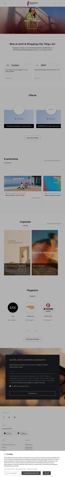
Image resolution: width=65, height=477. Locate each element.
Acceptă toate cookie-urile (31, 473)
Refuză (47, 473)
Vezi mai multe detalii (11, 473)
